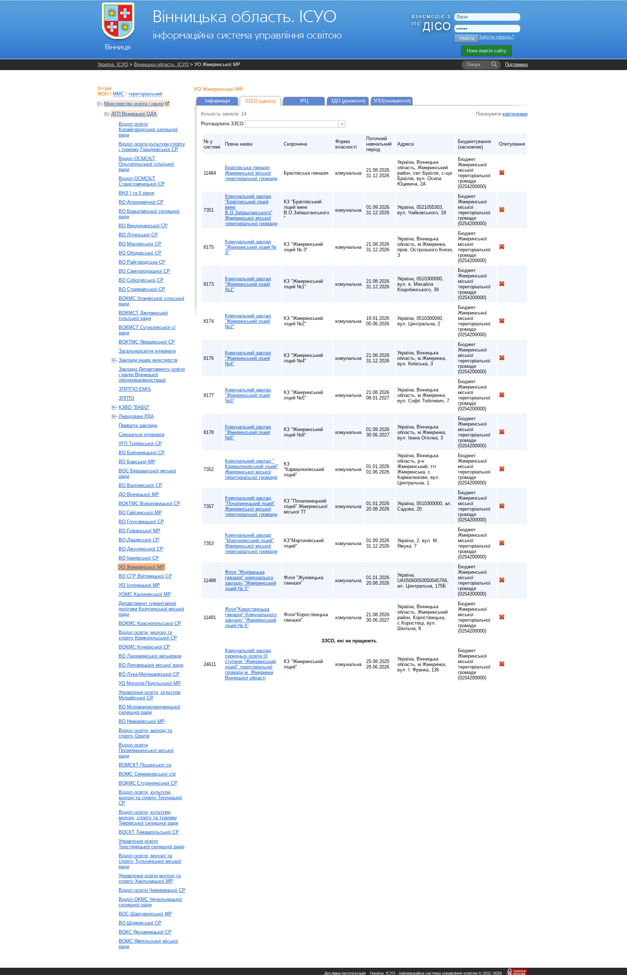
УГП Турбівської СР (140, 443)
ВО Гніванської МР (139, 530)
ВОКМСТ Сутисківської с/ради (147, 330)
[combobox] (295, 124)
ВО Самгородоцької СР (144, 271)
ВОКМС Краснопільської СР (150, 623)
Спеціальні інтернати (141, 434)
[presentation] (342, 124)
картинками (515, 114)
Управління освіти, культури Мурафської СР (149, 695)
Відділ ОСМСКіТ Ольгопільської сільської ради (146, 164)
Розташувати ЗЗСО (223, 123)
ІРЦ (304, 100)
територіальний (145, 94)
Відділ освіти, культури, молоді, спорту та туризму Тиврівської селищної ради (148, 817)
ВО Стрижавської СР (142, 289)
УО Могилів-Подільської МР (150, 683)
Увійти (466, 38)
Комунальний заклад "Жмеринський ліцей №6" (248, 432)
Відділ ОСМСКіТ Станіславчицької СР (142, 181)
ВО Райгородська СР (142, 262)
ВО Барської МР (137, 461)
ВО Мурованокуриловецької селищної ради (149, 709)
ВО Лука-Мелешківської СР (149, 674)
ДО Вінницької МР (139, 494)
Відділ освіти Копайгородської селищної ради (148, 129)
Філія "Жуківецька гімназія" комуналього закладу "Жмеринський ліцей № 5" (250, 580)
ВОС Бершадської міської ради (147, 473)
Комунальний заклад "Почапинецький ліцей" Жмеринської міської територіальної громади (251, 506)
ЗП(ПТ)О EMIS (135, 389)
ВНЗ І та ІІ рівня (136, 193)
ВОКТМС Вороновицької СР (149, 503)
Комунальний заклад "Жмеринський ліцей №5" (248, 395)
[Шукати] (494, 64)
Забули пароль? (496, 37)
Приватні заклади (138, 425)
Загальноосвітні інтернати (147, 351)
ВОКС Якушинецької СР (145, 932)
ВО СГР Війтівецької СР (145, 576)
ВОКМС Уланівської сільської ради (151, 301)
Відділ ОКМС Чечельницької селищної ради (150, 902)
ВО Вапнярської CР (140, 485)
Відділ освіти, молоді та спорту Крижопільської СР (148, 635)
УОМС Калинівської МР (145, 594)
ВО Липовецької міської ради (151, 665)
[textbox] (291, 124)
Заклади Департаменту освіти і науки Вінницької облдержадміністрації (152, 374)
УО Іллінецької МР (139, 585)
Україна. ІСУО (113, 64)
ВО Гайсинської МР (140, 512)
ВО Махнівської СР (140, 244)
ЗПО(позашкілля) (392, 100)
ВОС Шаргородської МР (145, 914)
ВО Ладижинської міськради (150, 656)
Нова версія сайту (487, 50)
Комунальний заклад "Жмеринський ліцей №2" (248, 321)
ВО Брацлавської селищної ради (149, 213)
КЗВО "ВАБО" (134, 407)
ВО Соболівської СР (141, 280)
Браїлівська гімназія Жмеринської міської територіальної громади (251, 173)
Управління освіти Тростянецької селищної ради (151, 843)
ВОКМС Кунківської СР (144, 647)
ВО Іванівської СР (139, 558)
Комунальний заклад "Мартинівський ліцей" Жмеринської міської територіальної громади (251, 543)
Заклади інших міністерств (148, 360)
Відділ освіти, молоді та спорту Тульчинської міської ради (150, 861)
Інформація (217, 100)
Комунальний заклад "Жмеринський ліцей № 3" (250, 247)
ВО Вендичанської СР (143, 225)
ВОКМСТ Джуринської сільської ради (143, 315)
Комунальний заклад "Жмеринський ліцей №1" (248, 284)
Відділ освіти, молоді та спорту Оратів (145, 733)
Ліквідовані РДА (136, 416)
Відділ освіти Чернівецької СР (152, 890)
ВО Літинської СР (138, 234)
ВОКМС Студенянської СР (148, 783)
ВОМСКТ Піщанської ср (145, 765)
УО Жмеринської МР (141, 567)
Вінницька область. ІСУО (161, 64)
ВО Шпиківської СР (140, 923)
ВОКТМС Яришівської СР (147, 342)
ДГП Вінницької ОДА (134, 114)
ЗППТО (126, 398)
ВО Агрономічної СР (141, 202)
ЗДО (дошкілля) (348, 100)
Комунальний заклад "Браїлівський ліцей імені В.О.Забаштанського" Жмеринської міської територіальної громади (251, 210)
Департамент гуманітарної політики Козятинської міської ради (151, 609)
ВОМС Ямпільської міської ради (148, 943)
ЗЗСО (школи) (260, 101)
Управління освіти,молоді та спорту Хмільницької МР (150, 878)
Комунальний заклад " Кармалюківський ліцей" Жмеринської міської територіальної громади (251, 469)
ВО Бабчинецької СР (142, 452)
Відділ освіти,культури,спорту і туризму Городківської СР (152, 146)
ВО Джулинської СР (141, 549)
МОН (103, 94)
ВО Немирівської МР (142, 721)
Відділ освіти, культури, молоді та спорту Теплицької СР (150, 797)
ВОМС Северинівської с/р (147, 774)
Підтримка (516, 64)
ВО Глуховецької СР (141, 521)
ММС (118, 94)
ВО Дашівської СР (139, 540)
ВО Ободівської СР (140, 253)
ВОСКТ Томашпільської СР (149, 832)
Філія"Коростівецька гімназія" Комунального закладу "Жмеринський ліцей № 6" (250, 617)
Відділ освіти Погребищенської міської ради (146, 750)
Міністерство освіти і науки (134, 103)
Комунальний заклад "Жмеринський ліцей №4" (248, 358)
